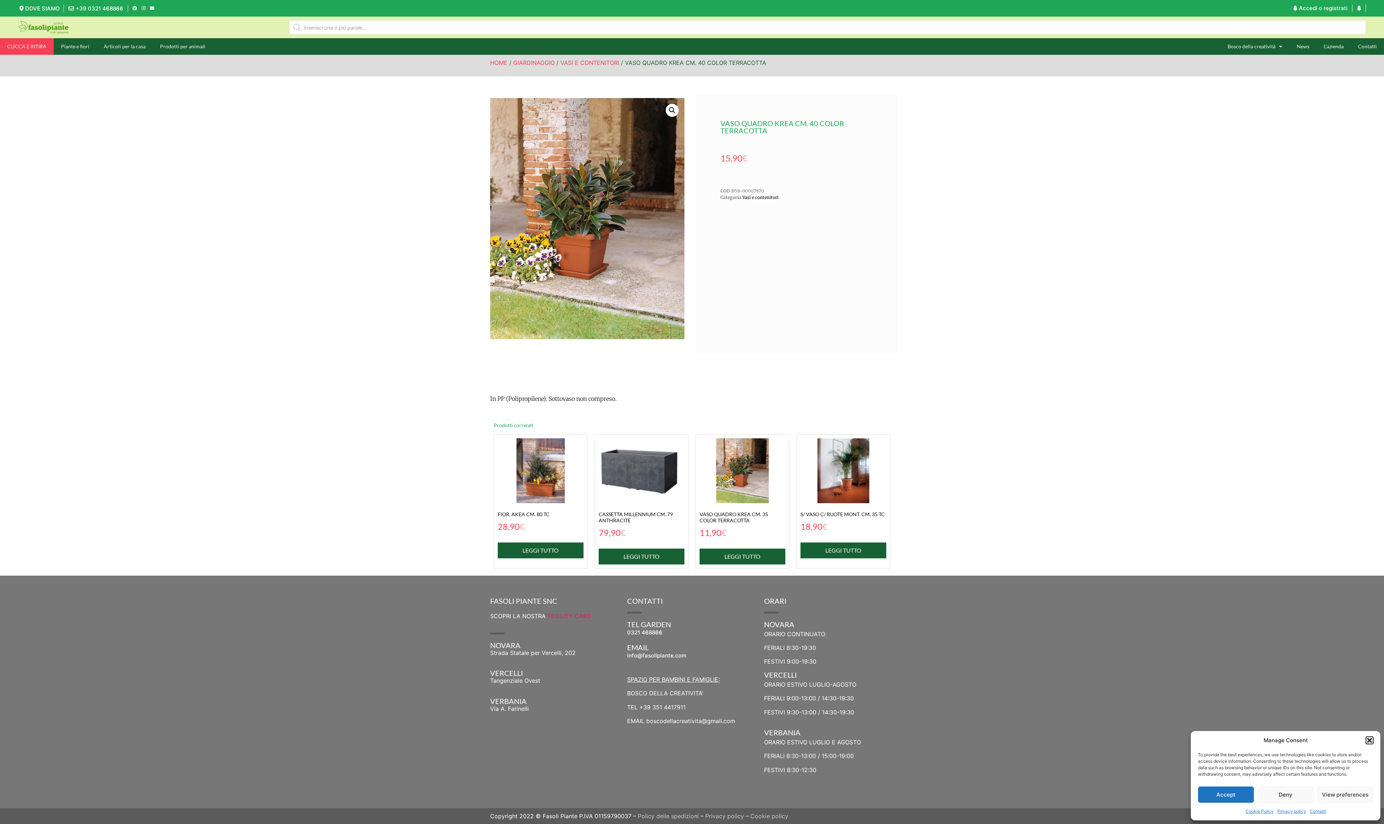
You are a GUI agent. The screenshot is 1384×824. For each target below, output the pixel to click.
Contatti (1318, 811)
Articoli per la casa (125, 46)
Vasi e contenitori (589, 62)
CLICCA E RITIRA (26, 46)
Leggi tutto (541, 550)
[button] (1369, 740)
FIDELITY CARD (569, 616)
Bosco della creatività (1252, 46)
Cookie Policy (1260, 811)
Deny (1285, 794)
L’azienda (1334, 46)
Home (498, 62)
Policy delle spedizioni (668, 816)
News (1303, 46)
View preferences (1345, 794)
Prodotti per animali (182, 46)
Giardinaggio (534, 62)
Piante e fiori (75, 46)
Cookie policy (769, 816)
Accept (1226, 794)
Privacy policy (1291, 811)
